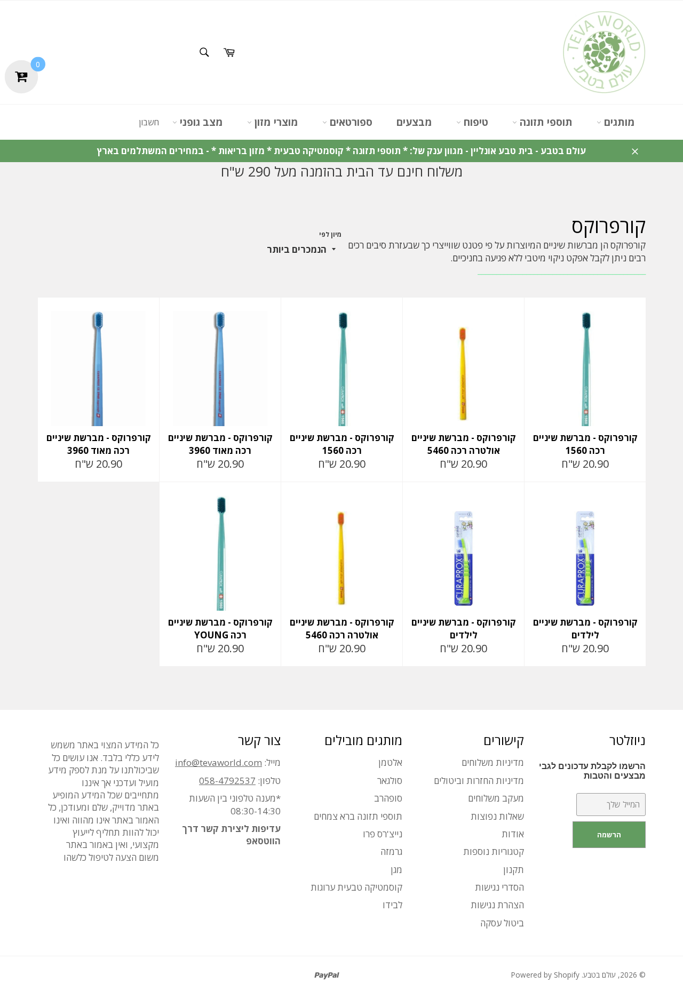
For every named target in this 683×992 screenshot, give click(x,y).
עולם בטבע (599, 975)
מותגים (618, 122)
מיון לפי (330, 234)
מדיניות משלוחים (493, 762)
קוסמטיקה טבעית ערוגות (356, 887)
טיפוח (474, 122)
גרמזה (391, 851)
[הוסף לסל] (637, 307)
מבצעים (414, 122)
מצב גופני (200, 122)
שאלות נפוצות (497, 816)
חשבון (149, 122)
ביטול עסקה (502, 923)
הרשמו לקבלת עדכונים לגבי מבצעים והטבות (592, 771)
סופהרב (388, 798)
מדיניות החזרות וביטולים (479, 780)
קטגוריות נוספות (493, 851)
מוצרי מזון (275, 122)
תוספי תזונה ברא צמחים (358, 816)
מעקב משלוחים (496, 798)
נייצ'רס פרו (382, 834)
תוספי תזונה (545, 122)
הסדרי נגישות (499, 887)
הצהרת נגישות (497, 905)
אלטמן (390, 762)
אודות (513, 834)
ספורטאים (349, 122)
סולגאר (389, 780)
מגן (396, 869)
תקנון (513, 869)
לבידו (392, 905)
